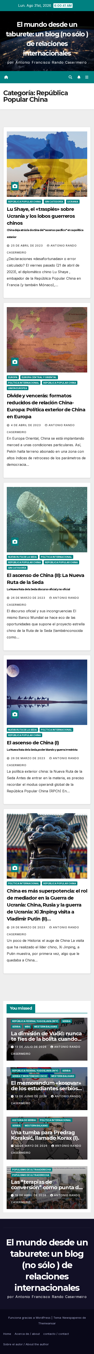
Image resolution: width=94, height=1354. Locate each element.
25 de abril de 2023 (27, 245)
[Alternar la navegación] (87, 77)
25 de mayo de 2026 (31, 1145)
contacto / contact (56, 1333)
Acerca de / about (27, 1333)
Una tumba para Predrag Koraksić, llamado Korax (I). (45, 1135)
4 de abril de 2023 (26, 425)
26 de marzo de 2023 (28, 597)
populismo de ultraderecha (30, 1175)
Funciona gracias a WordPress (29, 1317)
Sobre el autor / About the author (26, 1344)
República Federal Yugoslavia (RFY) (35, 1021)
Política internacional (23, 382)
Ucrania (72, 201)
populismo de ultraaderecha (31, 1169)
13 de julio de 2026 (31, 1046)
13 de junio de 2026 (31, 1096)
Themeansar (47, 1323)
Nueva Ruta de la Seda (22, 557)
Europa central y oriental (39, 377)
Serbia (66, 1021)
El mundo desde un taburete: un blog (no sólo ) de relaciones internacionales (47, 1265)
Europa (12, 377)
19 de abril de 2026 (31, 1195)
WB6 (27, 1026)
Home (7, 1333)
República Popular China (24, 201)
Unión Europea (17, 388)
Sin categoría (54, 201)
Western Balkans (45, 1026)
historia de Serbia (24, 1120)
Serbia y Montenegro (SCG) (29, 1076)
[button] (70, 77)
